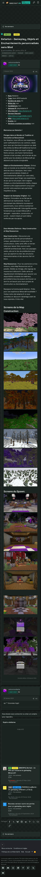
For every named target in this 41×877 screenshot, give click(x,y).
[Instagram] (13, 868)
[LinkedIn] (18, 868)
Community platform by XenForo (18, 858)
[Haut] (32, 852)
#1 (36, 71)
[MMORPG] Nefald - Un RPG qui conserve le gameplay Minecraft (22, 770)
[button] (3, 3)
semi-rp (11, 56)
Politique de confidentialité (11, 852)
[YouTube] (3, 873)
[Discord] (8, 868)
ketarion (4, 56)
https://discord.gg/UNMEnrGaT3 (20, 116)
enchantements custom (9, 53)
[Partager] (33, 72)
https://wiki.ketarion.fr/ (20, 118)
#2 (36, 698)
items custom (29, 53)
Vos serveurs (17, 775)
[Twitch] (28, 868)
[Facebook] (3, 868)
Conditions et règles (20, 848)
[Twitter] (33, 868)
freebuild (20, 53)
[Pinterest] (23, 868)
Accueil (27, 852)
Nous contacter (7, 848)
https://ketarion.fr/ (25, 111)
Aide (22, 852)
